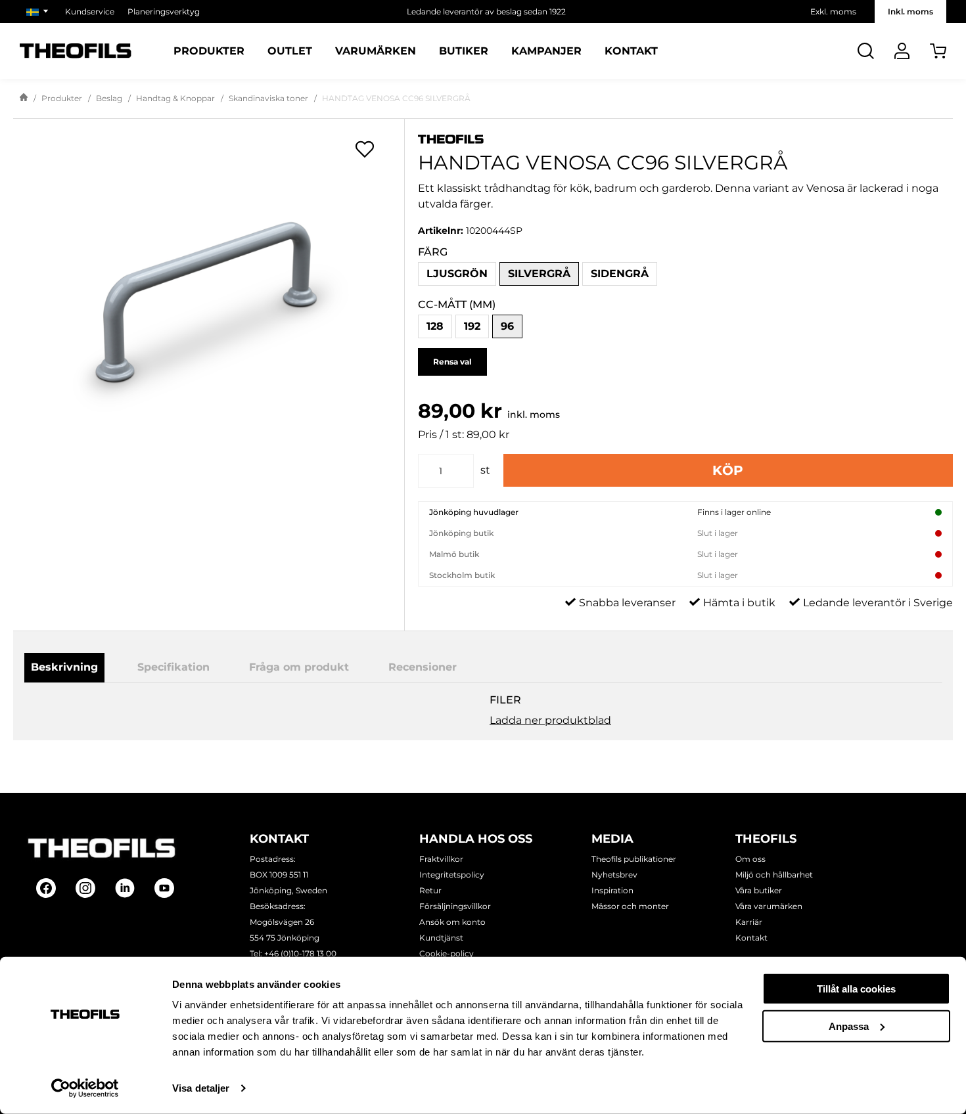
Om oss (750, 859)
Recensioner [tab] (422, 667)
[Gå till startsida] (24, 98)
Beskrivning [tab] (64, 667)
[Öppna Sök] (866, 51)
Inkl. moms (910, 11)
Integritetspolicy (451, 875)
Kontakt (631, 51)
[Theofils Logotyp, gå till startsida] (75, 50)
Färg (433, 252)
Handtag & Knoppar (175, 98)
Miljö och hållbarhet (774, 875)
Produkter (208, 51)
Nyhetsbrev (614, 875)
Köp (727, 470)
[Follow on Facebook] (46, 888)
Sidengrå (620, 273)
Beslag (109, 98)
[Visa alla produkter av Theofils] (685, 138)
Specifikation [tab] (173, 667)
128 (435, 326)
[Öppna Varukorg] (938, 51)
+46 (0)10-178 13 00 (300, 953)
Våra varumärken (768, 906)
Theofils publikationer (633, 859)
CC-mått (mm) (456, 304)
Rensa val (452, 362)
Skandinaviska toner (268, 98)
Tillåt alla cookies (856, 988)
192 (472, 326)
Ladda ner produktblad (550, 720)
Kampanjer (546, 51)
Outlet (289, 51)
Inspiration (612, 890)
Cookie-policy (446, 953)
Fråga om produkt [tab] (299, 667)
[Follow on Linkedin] (125, 888)
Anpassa (849, 1025)
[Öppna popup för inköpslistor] (365, 149)
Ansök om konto (452, 922)
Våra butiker (758, 890)
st (485, 470)
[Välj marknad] (39, 11)
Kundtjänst (441, 938)
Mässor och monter (630, 906)
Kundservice (89, 11)
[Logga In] (902, 51)
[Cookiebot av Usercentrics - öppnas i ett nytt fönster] (85, 1088)
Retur (430, 890)
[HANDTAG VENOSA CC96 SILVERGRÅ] (208, 305)
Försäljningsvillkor (455, 906)
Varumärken (375, 51)
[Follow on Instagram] (85, 888)
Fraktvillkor (441, 859)
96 (507, 326)
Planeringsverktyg (163, 11)
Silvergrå (539, 273)
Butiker (463, 51)
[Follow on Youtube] (164, 888)
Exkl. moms (833, 11)
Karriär (748, 922)
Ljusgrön (457, 273)
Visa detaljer (200, 1088)
